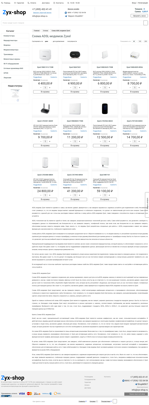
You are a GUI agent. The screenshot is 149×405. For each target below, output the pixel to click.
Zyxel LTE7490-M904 (75, 175)
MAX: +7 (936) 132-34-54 (76, 12)
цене (46, 41)
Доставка (46, 3)
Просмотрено (105, 401)
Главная (36, 30)
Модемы (7, 45)
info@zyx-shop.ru (139, 390)
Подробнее (37, 77)
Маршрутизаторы (10, 40)
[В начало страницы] (115, 401)
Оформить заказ (139, 16)
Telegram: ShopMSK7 (75, 16)
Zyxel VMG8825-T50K (75, 121)
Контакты (60, 3)
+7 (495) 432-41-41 (42, 9)
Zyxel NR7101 (105, 175)
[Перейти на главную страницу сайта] (14, 12)
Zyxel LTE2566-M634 (105, 121)
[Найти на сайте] (146, 23)
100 (140, 41)
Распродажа (89, 377)
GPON (6, 73)
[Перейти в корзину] (132, 10)
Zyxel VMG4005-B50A (135, 67)
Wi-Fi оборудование (11, 64)
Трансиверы (8, 54)
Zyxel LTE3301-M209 (45, 121)
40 (134, 41)
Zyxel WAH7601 (75, 67)
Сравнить (82, 401)
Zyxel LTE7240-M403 (134, 121)
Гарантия (20, 3)
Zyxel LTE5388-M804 (45, 175)
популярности (72, 41)
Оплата (33, 3)
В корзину (45, 92)
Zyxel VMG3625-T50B (105, 67)
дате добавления (58, 41)
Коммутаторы (9, 36)
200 (145, 41)
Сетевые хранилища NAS (13, 68)
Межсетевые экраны (12, 59)
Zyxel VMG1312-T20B (45, 67)
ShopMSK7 (142, 384)
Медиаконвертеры (11, 50)
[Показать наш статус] (15, 95)
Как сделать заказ (39, 401)
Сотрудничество (90, 379)
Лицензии (7, 78)
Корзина (92, 401)
